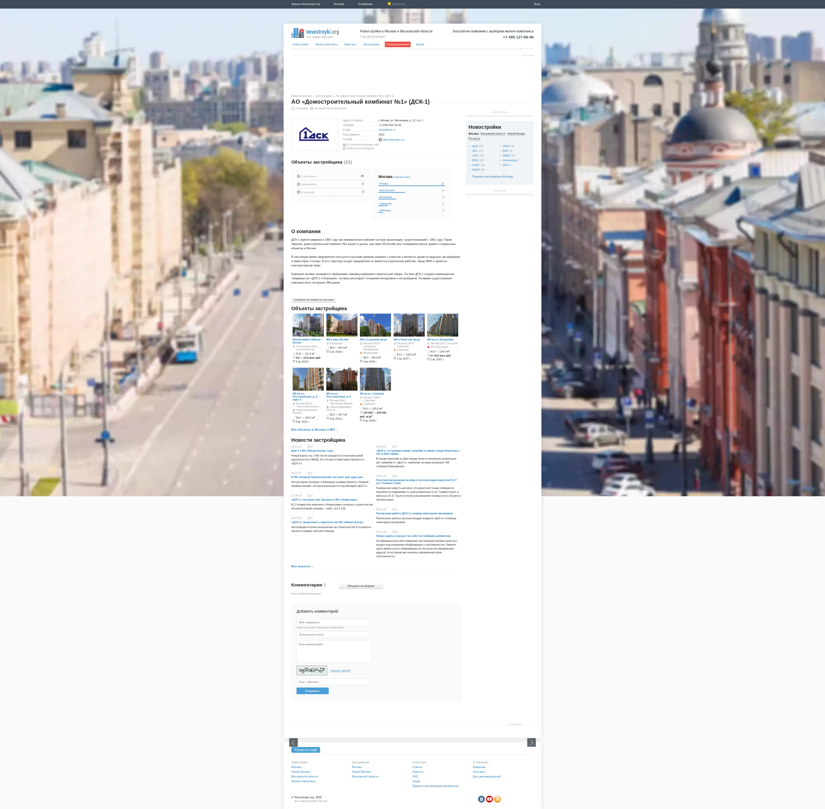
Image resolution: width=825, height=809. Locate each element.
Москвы (296, 767)
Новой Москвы (300, 771)
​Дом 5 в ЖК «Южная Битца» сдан (312, 450)
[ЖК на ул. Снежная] (375, 389)
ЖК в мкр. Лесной (337, 339)
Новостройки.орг (301, 95)
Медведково (370, 352)
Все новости (300, 566)
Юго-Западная (439, 346)
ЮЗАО (476, 169)
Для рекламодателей (487, 776)
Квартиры (350, 44)
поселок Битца (305, 349)
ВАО (505, 150)
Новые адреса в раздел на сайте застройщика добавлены (413, 535)
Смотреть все (402, 177)
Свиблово (403, 346)
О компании (365, 4)
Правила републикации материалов (435, 786)
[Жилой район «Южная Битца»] (308, 335)
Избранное (398, 4)
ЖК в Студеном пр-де (373, 339)
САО (475, 155)
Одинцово (411, 203)
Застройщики (371, 44)
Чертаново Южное (307, 406)
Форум (420, 44)
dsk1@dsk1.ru (387, 129)
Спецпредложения (397, 44)
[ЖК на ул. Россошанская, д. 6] (342, 389)
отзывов (301, 108)
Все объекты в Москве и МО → (315, 429)
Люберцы (411, 210)
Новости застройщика (360, 148)
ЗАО (442, 343)
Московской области (304, 776)
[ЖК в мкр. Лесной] (342, 335)
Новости (417, 771)
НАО (505, 165)
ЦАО (475, 146)
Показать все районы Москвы (492, 176)
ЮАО (309, 403)
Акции (416, 781)
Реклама (339, 4)
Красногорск (411, 190)
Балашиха (411, 197)
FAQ (415, 776)
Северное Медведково (371, 348)
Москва (411, 183)
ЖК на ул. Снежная (372, 393)
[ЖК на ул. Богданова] (442, 335)
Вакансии (479, 767)
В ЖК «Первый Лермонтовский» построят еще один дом (327, 477)
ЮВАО (507, 155)
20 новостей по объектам (330, 108)
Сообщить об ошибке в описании (314, 299)
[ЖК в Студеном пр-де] (375, 335)
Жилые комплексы (326, 44)
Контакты (479, 771)
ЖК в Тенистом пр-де (407, 339)
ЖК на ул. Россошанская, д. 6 (338, 395)
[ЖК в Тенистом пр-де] (409, 335)
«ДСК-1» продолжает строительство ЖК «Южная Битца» (327, 522)
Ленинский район (307, 346)
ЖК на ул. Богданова (440, 339)
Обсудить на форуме (360, 585)
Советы (417, 767)
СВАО (376, 343)
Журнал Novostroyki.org (305, 4)
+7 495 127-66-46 (518, 37)
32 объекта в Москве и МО (363, 144)
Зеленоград (510, 160)
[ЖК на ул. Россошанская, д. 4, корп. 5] (308, 389)
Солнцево (452, 343)
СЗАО (475, 165)
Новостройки (301, 44)
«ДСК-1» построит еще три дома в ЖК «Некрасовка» (324, 499)
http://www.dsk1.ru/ (394, 139)
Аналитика (419, 762)
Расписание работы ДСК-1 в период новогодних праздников (414, 513)
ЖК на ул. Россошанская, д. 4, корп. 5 (305, 396)
